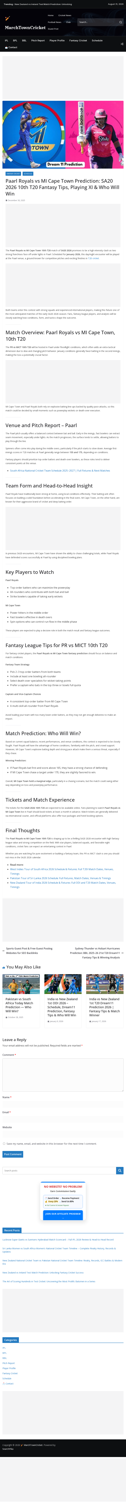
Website (7, 1127)
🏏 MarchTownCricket (32, 1445)
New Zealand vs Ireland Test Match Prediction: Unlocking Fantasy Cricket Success (43, 1272)
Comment (9, 1055)
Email (6, 1112)
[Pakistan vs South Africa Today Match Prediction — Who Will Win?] (21, 976)
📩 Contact (11, 47)
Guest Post (53, 29)
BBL (24, 40)
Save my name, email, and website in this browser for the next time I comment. (52, 1143)
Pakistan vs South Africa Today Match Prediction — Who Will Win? (19, 1005)
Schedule (97, 40)
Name (7, 1097)
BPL (15, 40)
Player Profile (57, 40)
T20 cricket (93, 258)
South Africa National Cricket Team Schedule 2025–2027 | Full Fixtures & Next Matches (60, 470)
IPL (6, 40)
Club (68, 22)
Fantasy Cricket (78, 40)
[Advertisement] (63, 78)
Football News (54, 22)
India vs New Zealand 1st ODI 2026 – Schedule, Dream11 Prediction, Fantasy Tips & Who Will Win (62, 1007)
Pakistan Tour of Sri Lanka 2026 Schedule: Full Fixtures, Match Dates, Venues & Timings (60, 878)
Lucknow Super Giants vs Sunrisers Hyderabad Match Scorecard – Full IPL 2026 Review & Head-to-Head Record (58, 1239)
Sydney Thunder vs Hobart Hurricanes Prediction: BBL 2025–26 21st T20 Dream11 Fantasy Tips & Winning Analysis (95, 953)
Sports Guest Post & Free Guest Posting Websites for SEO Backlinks (29, 951)
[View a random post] (122, 44)
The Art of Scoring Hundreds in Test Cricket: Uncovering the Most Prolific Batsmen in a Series (48, 1281)
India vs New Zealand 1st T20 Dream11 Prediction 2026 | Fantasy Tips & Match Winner (104, 1007)
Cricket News (64, 15)
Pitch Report (38, 40)
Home (50, 15)
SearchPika (8, 1448)
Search (120, 1170)
